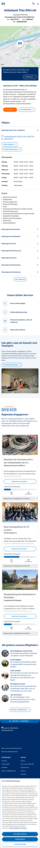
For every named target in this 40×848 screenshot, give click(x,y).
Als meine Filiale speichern (10, 149)
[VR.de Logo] (10, 4)
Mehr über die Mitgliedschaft (19, 710)
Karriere (23, 771)
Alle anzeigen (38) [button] (20, 279)
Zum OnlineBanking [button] (25, 109)
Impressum (24, 828)
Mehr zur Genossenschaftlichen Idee (12, 748)
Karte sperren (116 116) (27, 764)
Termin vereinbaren (8, 144)
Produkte (4, 761)
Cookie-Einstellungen (20, 844)
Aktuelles (23, 774)
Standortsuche (25, 767)
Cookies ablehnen (20, 839)
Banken (23, 761)
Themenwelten (6, 764)
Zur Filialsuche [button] (29, 77)
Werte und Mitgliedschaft (9, 771)
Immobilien (4, 767)
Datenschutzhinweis (14, 828)
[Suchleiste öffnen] (33, 4)
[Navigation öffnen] (38, 4)
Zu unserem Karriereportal (10, 365)
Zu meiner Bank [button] (9, 109)
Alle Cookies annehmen (20, 834)
